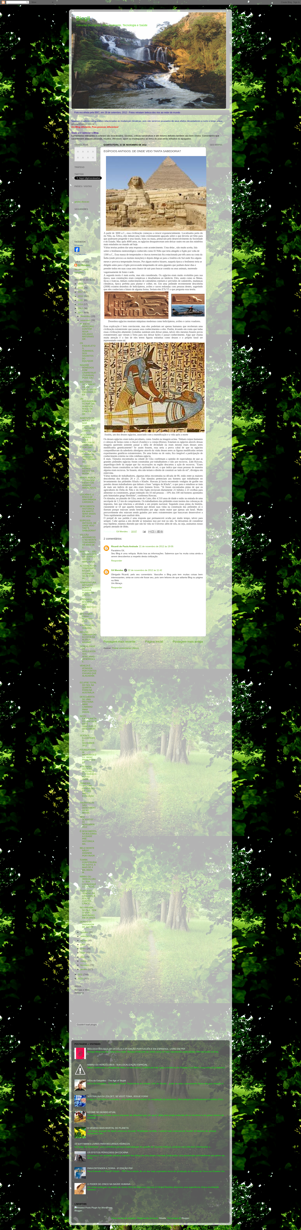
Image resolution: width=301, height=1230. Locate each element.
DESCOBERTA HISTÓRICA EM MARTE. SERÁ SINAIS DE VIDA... (88, 511)
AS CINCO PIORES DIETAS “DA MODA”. (87, 470)
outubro (84, 932)
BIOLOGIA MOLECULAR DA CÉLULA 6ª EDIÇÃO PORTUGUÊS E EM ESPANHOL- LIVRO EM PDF (136, 1049)
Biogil (83, 18)
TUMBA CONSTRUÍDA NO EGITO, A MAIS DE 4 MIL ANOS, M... (88, 866)
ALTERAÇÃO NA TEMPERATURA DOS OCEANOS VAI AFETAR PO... (88, 572)
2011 (80, 974)
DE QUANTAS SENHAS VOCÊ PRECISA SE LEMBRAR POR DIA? (87, 441)
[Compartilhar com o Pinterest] (161, 531)
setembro (85, 936)
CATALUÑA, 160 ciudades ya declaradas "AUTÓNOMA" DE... (88, 456)
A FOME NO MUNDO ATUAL (101, 1112)
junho (83, 948)
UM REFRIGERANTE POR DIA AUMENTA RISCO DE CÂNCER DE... (88, 406)
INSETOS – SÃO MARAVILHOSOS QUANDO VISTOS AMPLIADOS (88, 556)
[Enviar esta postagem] (144, 531)
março (83, 961)
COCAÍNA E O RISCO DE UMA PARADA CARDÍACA (88, 498)
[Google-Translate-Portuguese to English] (82, 159)
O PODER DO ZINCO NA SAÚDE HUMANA (108, 1184)
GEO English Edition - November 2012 (86, 618)
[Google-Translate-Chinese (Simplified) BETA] (77, 153)
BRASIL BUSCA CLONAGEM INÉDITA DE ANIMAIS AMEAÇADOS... (88, 484)
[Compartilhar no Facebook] (158, 531)
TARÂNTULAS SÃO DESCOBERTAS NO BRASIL (88, 808)
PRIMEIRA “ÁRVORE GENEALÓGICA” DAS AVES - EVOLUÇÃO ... (87, 791)
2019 (81, 284)
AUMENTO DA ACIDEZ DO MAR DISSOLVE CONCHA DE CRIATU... (87, 424)
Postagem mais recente (119, 641)
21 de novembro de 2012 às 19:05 (156, 546)
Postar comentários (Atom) (125, 648)
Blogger (185, 1218)
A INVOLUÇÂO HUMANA (87, 626)
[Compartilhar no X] (155, 531)
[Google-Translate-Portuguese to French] (82, 153)
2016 (81, 296)
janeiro (84, 969)
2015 (81, 300)
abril (82, 957)
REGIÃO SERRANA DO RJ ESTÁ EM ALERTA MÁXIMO (88, 637)
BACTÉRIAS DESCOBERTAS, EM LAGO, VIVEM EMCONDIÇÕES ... (88, 388)
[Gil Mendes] (76, 251)
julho (83, 944)
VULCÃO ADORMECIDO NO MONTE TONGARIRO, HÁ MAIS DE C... (88, 541)
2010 (81, 978)
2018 (81, 288)
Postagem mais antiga (188, 641)
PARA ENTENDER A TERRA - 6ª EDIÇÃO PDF (110, 1168)
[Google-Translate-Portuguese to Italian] (92, 153)
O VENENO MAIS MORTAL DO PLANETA (108, 1128)
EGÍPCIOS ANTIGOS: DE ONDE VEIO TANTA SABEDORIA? (88, 525)
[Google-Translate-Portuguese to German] (87, 153)
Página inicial (154, 641)
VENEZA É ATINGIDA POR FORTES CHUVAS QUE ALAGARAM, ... (88, 672)
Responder (116, 561)
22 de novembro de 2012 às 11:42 (145, 570)
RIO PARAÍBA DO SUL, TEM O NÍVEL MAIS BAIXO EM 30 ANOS (88, 912)
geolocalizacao (81, 202)
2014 (81, 304)
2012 (81, 312)
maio (83, 953)
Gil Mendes (117, 570)
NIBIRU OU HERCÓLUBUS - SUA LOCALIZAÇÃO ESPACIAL (88, 881)
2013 (81, 308)
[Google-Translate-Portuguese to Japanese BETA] (77, 159)
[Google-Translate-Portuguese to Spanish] (92, 159)
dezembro (85, 316)
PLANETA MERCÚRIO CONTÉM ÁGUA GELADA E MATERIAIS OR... (87, 331)
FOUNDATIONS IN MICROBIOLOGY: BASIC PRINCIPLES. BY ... (88, 756)
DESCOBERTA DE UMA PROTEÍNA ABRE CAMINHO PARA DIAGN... (87, 704)
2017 (81, 292)
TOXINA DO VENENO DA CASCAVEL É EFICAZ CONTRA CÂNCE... (87, 897)
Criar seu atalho (80, 254)
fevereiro (85, 965)
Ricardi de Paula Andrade (124, 546)
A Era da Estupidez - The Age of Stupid (106, 1080)
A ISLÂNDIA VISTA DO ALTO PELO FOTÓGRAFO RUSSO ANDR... (88, 772)
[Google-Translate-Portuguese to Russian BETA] (87, 159)
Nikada (162, 1218)
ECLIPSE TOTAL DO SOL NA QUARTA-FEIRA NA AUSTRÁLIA (88, 687)
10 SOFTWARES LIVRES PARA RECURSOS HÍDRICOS (102, 1144)
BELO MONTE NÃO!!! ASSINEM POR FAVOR (87, 852)
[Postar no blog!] (152, 531)
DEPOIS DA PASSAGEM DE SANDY (87, 924)
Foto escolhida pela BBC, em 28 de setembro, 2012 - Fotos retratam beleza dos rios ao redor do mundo (127, 112)
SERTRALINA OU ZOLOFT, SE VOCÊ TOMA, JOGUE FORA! (117, 1096)
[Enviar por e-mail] (149, 531)
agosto (84, 940)
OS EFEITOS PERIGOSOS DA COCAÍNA (107, 1152)
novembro (85, 320)
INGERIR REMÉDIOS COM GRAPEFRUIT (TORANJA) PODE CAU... (88, 371)
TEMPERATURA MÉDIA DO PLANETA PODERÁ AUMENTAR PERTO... (88, 589)
